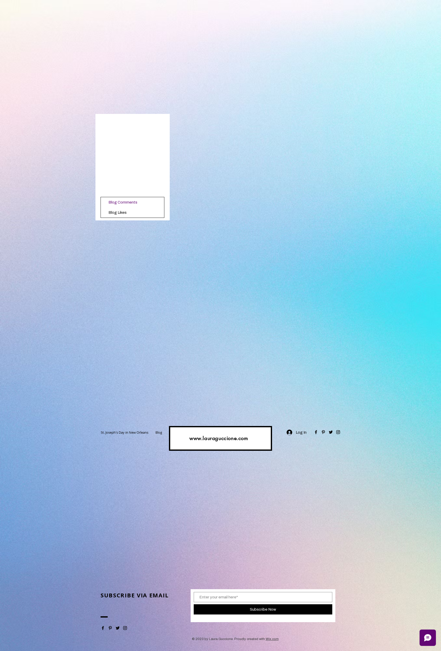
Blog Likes (117, 212)
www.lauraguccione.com (218, 438)
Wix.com (272, 639)
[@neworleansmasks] (315, 432)
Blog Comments (122, 202)
